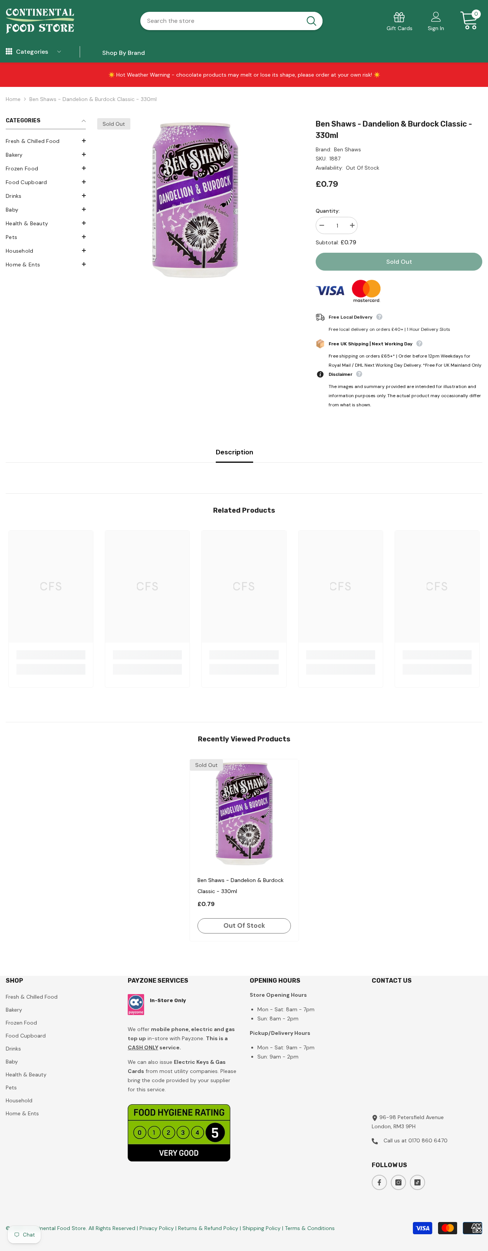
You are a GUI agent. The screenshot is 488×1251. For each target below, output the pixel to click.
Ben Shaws (347, 149)
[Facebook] (379, 1182)
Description (234, 452)
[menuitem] (46, 141)
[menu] (9, 51)
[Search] (231, 21)
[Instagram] (398, 1182)
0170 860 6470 (428, 1140)
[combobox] (220, 21)
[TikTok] (417, 1182)
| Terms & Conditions (308, 1228)
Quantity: (328, 210)
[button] (46, 140)
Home (13, 99)
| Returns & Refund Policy (207, 1228)
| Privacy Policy (156, 1228)
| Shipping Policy (261, 1228)
